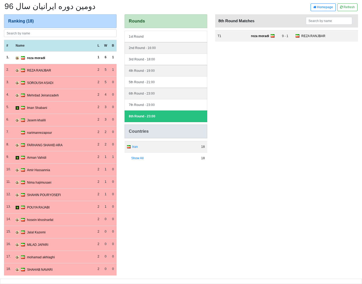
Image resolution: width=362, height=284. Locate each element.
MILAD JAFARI (37, 245)
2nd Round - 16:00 (142, 48)
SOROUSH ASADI (40, 83)
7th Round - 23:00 (142, 105)
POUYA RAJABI (38, 207)
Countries (139, 131)
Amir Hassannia (38, 170)
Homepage (324, 7)
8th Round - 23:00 (142, 116)
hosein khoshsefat (40, 220)
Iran (135, 147)
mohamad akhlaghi (41, 257)
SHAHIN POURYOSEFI (44, 195)
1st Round (136, 36)
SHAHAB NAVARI (39, 270)
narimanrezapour (39, 133)
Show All (137, 158)
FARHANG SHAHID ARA (45, 145)
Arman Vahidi (36, 157)
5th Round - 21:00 (142, 82)
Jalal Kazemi (36, 232)
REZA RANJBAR (39, 70)
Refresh (349, 7)
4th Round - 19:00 (142, 71)
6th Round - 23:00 (142, 93)
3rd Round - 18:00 (142, 59)
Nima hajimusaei (39, 182)
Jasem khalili (36, 120)
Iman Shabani (37, 108)
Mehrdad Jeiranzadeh (43, 95)
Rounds (137, 21)
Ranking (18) (21, 21)
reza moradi (36, 58)
